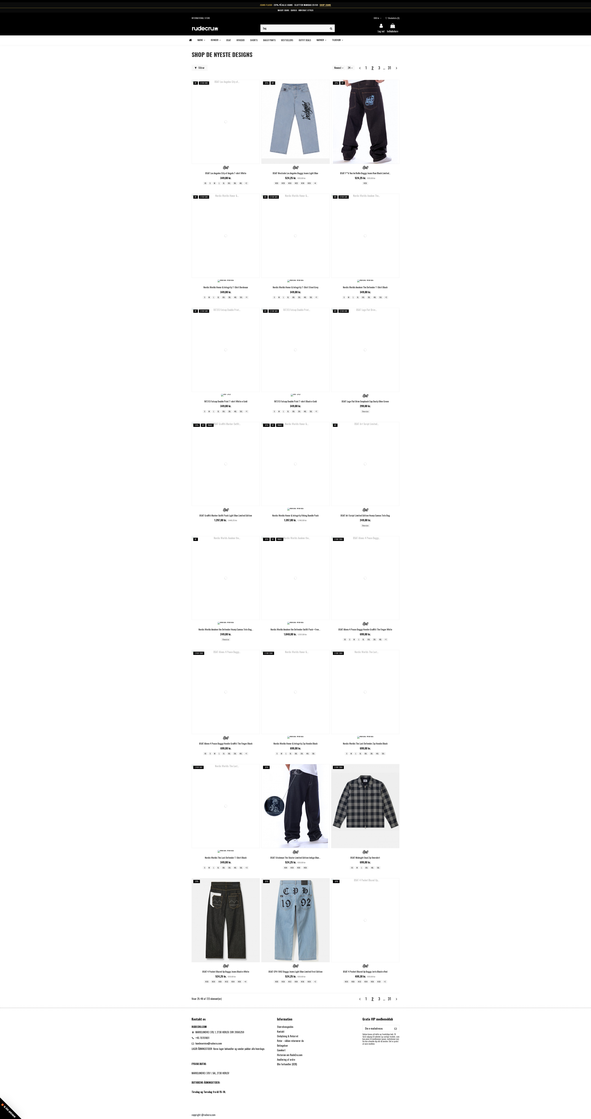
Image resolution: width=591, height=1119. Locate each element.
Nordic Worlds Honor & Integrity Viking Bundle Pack (295, 515)
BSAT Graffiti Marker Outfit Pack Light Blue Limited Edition (225, 515)
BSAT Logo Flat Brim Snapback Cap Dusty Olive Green (365, 401)
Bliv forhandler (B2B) (287, 1064)
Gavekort (281, 1050)
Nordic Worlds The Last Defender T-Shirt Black (226, 857)
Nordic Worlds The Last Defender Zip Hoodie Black (365, 743)
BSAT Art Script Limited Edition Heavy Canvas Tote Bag (365, 515)
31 (389, 67)
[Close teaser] (23, 1115)
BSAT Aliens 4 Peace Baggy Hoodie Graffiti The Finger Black (225, 743)
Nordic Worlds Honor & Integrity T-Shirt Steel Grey (295, 287)
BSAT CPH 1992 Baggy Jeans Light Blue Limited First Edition (295, 971)
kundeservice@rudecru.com (208, 1043)
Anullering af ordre (286, 1059)
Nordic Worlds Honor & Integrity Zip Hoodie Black (295, 743)
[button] (321, 40)
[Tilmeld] (395, 1028)
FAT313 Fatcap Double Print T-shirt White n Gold (225, 401)
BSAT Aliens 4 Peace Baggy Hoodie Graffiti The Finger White (365, 629)
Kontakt (280, 1031)
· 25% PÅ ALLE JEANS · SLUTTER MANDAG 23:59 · (295, 5)
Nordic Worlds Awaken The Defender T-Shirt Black (365, 287)
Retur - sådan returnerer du (290, 1041)
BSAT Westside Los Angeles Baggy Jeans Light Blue (295, 173)
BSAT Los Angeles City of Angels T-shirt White (225, 173)
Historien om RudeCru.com (289, 1055)
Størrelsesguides (285, 1027)
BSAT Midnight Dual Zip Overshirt (365, 857)
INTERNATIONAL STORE (201, 18)
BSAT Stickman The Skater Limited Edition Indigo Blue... (295, 857)
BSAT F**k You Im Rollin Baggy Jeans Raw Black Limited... (365, 173)
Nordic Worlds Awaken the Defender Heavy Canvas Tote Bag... (226, 629)
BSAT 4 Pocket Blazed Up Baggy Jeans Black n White (225, 971)
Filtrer (201, 68)
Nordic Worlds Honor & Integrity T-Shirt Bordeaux (225, 287)
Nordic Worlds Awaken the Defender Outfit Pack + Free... (295, 629)
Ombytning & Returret (287, 1036)
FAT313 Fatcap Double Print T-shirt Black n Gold (295, 401)
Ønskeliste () (393, 18)
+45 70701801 (202, 1038)
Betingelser (282, 1045)
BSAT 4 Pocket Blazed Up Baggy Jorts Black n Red (365, 971)
